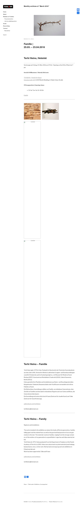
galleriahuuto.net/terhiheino (32, 404)
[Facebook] (78, 9)
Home (4, 11)
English (26, 95)
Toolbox (8, 6)
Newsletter (7, 30)
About (4, 14)
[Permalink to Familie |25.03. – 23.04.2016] (49, 35)
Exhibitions (37, 484)
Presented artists (8, 19)
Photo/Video (6, 26)
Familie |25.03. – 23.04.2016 (34, 45)
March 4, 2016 (29, 39)
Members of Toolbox (8, 16)
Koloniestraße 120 (29, 80)
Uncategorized (43, 484)
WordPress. (45, 501)
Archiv (4, 23)
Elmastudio (59, 501)
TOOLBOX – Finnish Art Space (32, 77)
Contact (5, 28)
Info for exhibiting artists (10, 21)
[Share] (78, 12)
